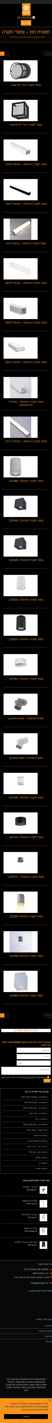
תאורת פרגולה (40, 1158)
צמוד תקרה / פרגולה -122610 (26, 599)
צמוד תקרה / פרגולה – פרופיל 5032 (26, 362)
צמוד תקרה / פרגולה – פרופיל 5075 (26, 282)
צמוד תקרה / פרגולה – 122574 (26, 876)
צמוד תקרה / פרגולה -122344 (26, 520)
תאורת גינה (41, 1387)
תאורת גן (48, 1326)
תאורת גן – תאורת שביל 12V (35, 1102)
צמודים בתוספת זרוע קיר (36, 1141)
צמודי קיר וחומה (40, 1135)
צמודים (29, 1382)
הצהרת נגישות (40, 1379)
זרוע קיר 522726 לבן (29, 1215)
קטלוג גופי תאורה (45, 1331)
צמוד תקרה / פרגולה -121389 (26, 480)
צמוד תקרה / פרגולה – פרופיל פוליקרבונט (26, 403)
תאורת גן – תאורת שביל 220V (34, 1108)
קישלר (23, 1387)
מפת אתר (48, 1336)
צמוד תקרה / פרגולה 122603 (26, 995)
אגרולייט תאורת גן (39, 37)
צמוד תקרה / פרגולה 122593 (26, 916)
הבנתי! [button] (26, 1416)
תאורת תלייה (20, 1382)
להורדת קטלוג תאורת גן (26, 1030)
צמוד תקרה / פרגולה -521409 (26, 797)
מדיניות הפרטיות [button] (28, 1410)
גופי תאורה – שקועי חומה (36, 1130)
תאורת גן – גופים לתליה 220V (34, 1124)
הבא (46, 54)
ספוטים (44, 1384)
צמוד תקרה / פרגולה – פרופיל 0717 (26, 441)
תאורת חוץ (31, 1387)
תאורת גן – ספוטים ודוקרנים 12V (33, 1097)
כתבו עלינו (15, 1379)
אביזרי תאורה (41, 1169)
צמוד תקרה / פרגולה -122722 (26, 837)
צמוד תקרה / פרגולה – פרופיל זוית (26, 243)
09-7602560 (24, 17)
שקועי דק (42, 1163)
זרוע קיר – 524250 (30, 1187)
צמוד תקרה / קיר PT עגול (26, 85)
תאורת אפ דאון (22, 1384)
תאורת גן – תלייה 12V (37, 1113)
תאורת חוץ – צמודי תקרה (36, 1147)
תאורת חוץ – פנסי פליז (37, 1152)
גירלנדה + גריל (40, 1119)
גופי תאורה (10, 1384)
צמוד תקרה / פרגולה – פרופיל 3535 (26, 322)
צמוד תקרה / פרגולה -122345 (26, 560)
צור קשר (48, 1341)
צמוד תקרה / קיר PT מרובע (26, 124)
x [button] (50, 1400)
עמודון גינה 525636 (29, 1201)
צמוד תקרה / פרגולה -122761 (26, 678)
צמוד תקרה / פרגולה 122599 (26, 955)
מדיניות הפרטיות (28, 1077)
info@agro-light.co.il (40, 1283)
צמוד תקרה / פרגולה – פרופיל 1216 (26, 164)
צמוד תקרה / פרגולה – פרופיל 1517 (26, 203)
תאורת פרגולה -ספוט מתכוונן (26, 758)
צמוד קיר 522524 (30, 1228)
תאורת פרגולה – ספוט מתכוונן (26, 718)
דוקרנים (11, 1382)
